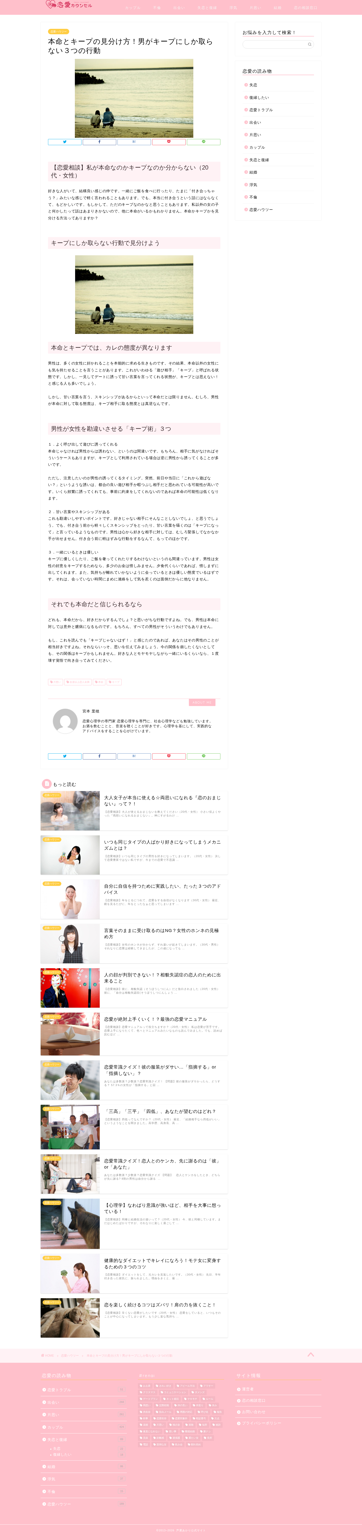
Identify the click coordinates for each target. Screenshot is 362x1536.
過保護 (176, 1438)
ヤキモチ (192, 1399)
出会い (179, 7)
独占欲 (176, 1425)
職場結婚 (190, 1431)
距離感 (160, 1438)
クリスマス (149, 1392)
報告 (219, 1412)
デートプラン (150, 1399)
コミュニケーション (175, 1392)
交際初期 (164, 1405)
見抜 (145, 1438)
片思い (256, 7)
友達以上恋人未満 (79, 682)
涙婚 (145, 1425)
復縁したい (259, 97)
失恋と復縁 (207, 7)
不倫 (157, 7)
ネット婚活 (172, 1399)
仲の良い (182, 1405)
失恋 (253, 85)
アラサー (208, 1385)
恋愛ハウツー (58, 31)
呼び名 (204, 1412)
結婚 (278, 7)
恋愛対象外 (181, 1418)
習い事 (172, 1431)
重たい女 (193, 1438)
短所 (204, 1425)
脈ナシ (207, 1431)
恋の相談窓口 (306, 7)
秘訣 (218, 1425)
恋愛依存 (161, 1418)
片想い (57, 682)
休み (214, 1405)
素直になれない (151, 1431)
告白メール (165, 1412)
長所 (209, 1438)
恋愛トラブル (261, 110)
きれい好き (165, 1385)
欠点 (216, 1418)
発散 (191, 1425)
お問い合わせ (254, 1412)
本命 (100, 682)
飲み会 (178, 1444)
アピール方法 (187, 1385)
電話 (145, 1444)
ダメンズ (200, 1392)
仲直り (199, 1405)
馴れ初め (196, 1444)
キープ (115, 682)
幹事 (145, 1418)
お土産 (146, 1385)
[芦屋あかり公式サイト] (69, 4)
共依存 (146, 1412)
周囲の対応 (186, 1412)
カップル (133, 7)
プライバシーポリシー (261, 1423)
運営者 (248, 1389)
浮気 (233, 7)
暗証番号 (201, 1418)
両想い (146, 1405)
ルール (209, 1399)
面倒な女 (161, 1444)
